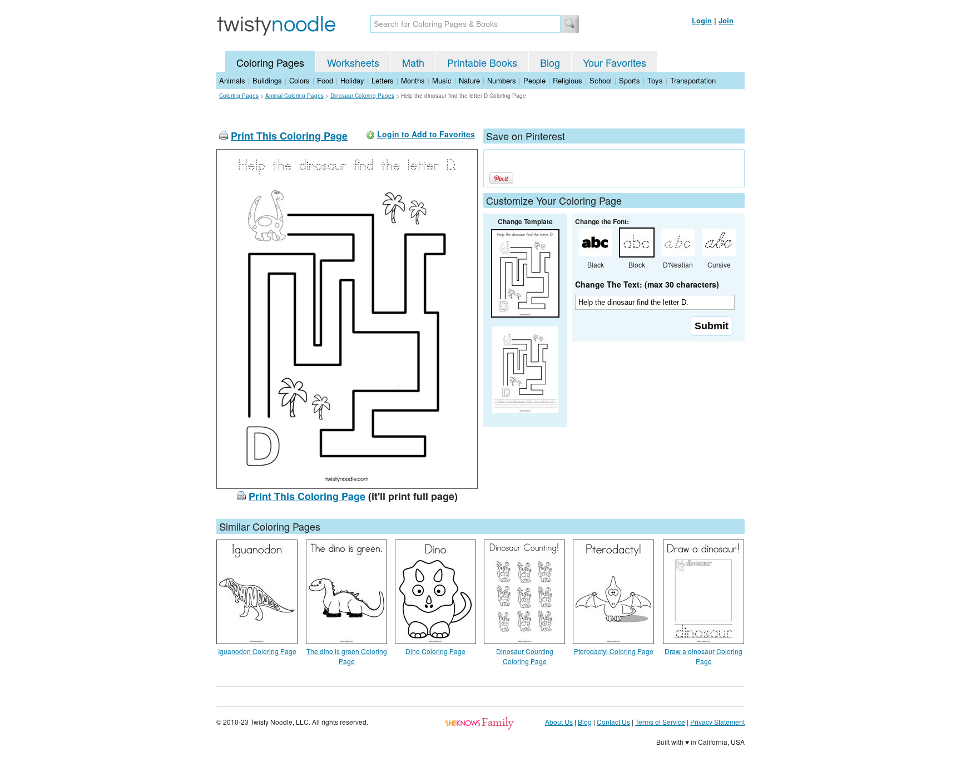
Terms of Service (660, 721)
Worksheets (353, 62)
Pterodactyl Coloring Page (613, 651)
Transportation (693, 80)
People (534, 80)
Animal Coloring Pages (294, 96)
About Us (559, 721)
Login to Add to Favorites (426, 134)
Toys (655, 80)
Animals (232, 80)
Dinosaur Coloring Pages (362, 96)
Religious (567, 80)
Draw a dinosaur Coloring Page (703, 656)
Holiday (352, 80)
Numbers (501, 80)
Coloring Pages (270, 62)
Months (413, 80)
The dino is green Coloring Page (346, 656)
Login (702, 20)
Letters (382, 80)
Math (413, 62)
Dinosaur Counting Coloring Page (524, 656)
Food (325, 80)
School (601, 80)
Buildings (267, 80)
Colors (299, 80)
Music (442, 80)
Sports (629, 80)
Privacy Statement (717, 721)
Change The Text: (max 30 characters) (647, 284)
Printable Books (482, 62)
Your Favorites (614, 62)
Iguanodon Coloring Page (257, 651)
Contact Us (613, 721)
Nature (469, 80)
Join (726, 20)
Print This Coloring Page (289, 135)
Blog (550, 62)
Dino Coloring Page (435, 651)
